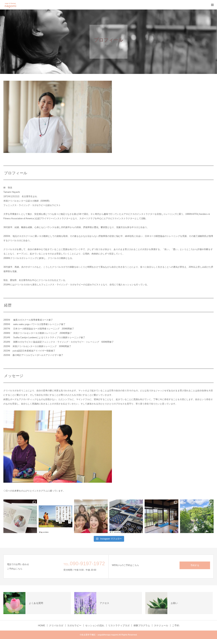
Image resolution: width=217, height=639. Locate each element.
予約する (194, 565)
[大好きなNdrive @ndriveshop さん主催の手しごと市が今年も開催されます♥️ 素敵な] (126, 516)
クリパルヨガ (56, 625)
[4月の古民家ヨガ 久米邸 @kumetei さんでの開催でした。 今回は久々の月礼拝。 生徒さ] (161, 516)
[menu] (212, 4)
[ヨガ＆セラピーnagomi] (14, 5)
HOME (41, 625)
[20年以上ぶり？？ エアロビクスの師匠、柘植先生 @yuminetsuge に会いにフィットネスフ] (91, 516)
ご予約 (175, 625)
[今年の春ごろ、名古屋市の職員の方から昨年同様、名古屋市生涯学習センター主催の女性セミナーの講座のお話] (20, 516)
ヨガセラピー (74, 625)
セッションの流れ (94, 625)
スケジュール (161, 625)
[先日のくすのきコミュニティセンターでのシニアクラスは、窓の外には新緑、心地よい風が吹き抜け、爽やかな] (197, 516)
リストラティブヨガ (119, 625)
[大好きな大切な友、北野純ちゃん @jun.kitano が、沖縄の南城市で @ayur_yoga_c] (55, 516)
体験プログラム (141, 625)
